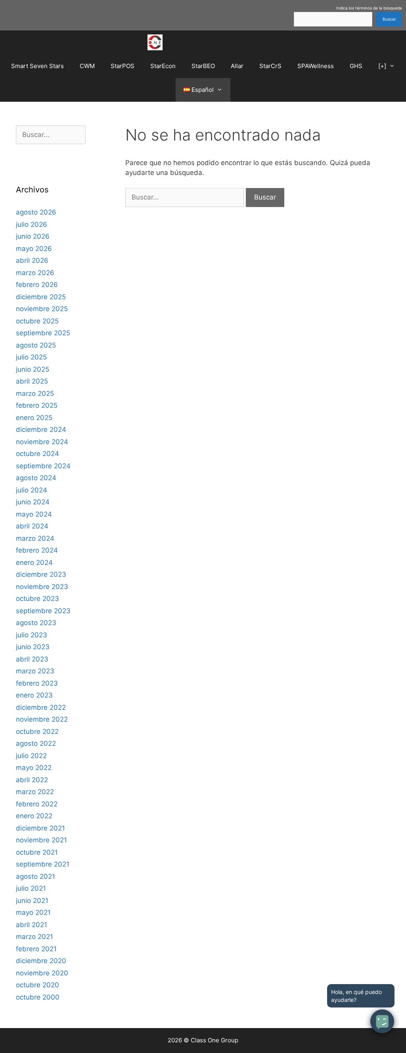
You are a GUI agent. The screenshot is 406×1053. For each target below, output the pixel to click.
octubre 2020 (37, 985)
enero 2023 (34, 695)
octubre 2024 (37, 454)
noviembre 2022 (42, 719)
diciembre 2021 (40, 828)
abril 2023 (32, 659)
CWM (87, 66)
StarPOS (122, 66)
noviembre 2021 (41, 840)
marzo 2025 (35, 393)
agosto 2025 (36, 345)
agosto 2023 (36, 623)
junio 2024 (33, 502)
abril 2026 (32, 260)
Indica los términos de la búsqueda (369, 8)
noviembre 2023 (42, 587)
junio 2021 (32, 901)
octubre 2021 (37, 852)
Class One (211, 42)
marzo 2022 (35, 792)
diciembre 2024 (41, 429)
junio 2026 (33, 236)
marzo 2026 (35, 273)
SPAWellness (315, 66)
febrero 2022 (36, 804)
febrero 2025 (36, 405)
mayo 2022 (34, 768)
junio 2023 (33, 647)
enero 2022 (34, 816)
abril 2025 (32, 381)
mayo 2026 (34, 249)
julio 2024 (31, 490)
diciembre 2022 (41, 707)
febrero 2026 (37, 285)
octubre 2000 (37, 997)
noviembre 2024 (42, 442)
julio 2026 (31, 224)
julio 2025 (31, 357)
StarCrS (270, 66)
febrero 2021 (36, 949)
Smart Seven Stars (37, 66)
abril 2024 (32, 526)
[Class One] (157, 42)
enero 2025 (34, 418)
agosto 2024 (36, 478)
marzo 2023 (35, 671)
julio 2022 (31, 756)
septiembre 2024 (43, 466)
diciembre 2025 (41, 297)
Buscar (389, 19)
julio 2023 (31, 635)
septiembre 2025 (43, 333)
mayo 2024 (34, 514)
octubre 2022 (37, 732)
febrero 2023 (37, 683)
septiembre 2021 (42, 864)
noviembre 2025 (42, 309)
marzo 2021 (34, 937)
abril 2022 (32, 780)
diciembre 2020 (41, 961)
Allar (237, 66)
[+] (382, 66)
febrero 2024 (37, 550)
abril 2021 (31, 925)
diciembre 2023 (41, 574)
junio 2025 (32, 369)
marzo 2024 (35, 538)
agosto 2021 (35, 876)
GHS (356, 66)
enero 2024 (34, 562)
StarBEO (203, 66)
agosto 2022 (36, 743)
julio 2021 (31, 888)
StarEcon (163, 66)
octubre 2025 (37, 321)
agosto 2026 (36, 212)
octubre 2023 (37, 599)
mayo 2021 (33, 912)
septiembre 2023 (43, 611)
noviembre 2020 (42, 973)
